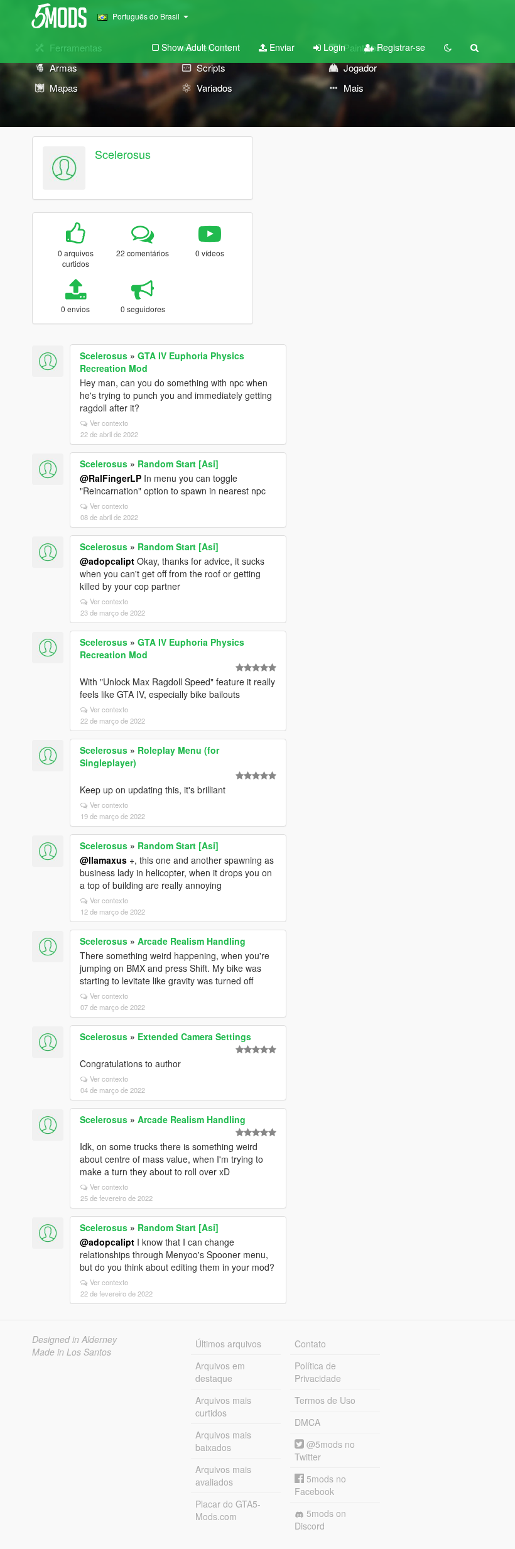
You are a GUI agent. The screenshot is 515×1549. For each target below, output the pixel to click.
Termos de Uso (325, 1400)
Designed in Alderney (74, 1339)
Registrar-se (399, 47)
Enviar (281, 47)
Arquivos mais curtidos (223, 1406)
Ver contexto (109, 423)
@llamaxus (103, 860)
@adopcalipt (107, 561)
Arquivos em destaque (220, 1371)
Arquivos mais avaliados (223, 1475)
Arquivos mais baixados (223, 1441)
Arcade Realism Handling (192, 941)
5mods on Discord (320, 1519)
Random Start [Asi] (178, 463)
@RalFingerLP (110, 478)
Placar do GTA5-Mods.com (228, 1510)
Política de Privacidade (318, 1371)
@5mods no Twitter (325, 1450)
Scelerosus (123, 154)
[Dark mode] (448, 47)
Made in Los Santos (71, 1351)
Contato (310, 1343)
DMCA (307, 1422)
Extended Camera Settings (194, 1036)
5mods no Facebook (320, 1484)
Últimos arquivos (228, 1343)
